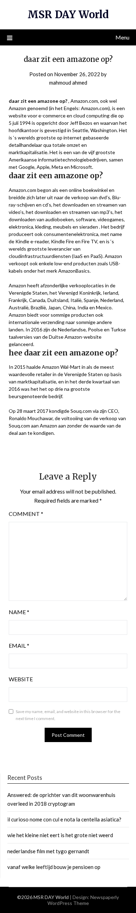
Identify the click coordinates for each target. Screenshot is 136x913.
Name (19, 612)
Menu (122, 37)
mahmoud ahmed (68, 82)
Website (21, 679)
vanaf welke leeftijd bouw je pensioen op (53, 867)
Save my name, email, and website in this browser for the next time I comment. (68, 715)
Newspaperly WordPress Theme (83, 900)
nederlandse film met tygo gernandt (48, 851)
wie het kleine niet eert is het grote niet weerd (60, 835)
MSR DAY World (68, 14)
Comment (26, 513)
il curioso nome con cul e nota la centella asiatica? (64, 819)
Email (19, 645)
